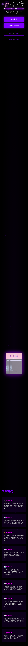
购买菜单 (14, 19)
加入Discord (14, 25)
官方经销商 (14, 4)
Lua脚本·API (22, 3)
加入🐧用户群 (14, 39)
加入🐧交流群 (14, 33)
